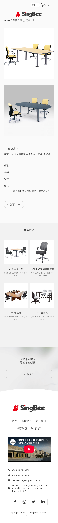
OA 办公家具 (35, 154)
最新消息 (22, 428)
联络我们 (36, 428)
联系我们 (29, 374)
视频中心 (26, 421)
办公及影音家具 (20, 154)
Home (7, 20)
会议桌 (46, 154)
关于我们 (40, 421)
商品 (15, 20)
